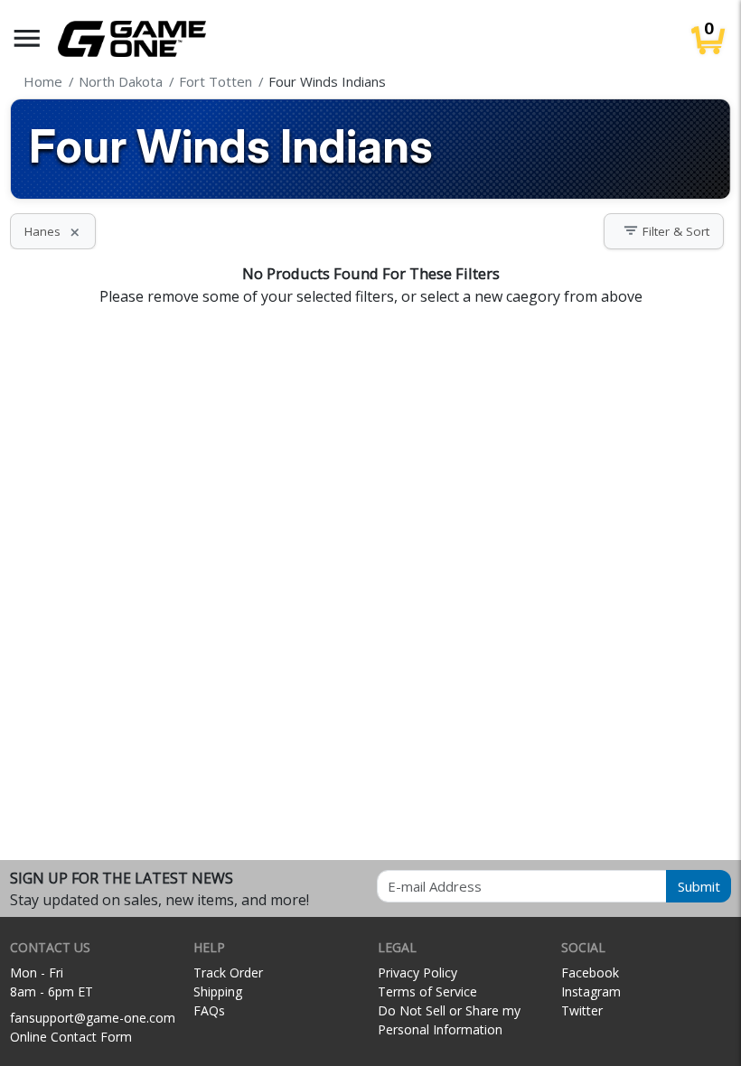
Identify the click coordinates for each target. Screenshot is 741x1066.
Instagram (591, 991)
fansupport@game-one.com (92, 1017)
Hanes (52, 231)
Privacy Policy (417, 972)
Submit (699, 886)
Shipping (217, 991)
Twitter (582, 1010)
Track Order (228, 972)
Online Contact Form (71, 1036)
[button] (27, 38)
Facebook (590, 972)
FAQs (209, 1010)
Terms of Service (427, 991)
